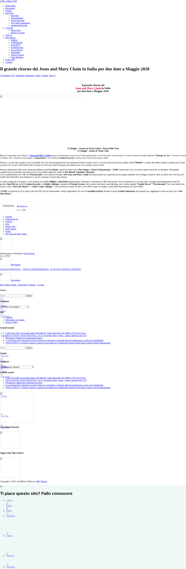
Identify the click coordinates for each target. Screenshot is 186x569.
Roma (8, 231)
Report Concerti (18, 33)
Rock (51, 75)
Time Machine (17, 57)
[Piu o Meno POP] (8, 1)
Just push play (17, 50)
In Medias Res (17, 47)
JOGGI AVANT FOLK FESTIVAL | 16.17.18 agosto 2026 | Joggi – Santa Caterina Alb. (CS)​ (45, 335)
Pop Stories (10, 38)
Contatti (8, 62)
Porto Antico (10, 229)
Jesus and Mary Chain (40, 155)
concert (8, 217)
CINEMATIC (17, 42)
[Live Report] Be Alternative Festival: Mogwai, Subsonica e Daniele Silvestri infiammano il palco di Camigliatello (54, 340)
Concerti (9, 28)
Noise (38, 75)
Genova (8, 221)
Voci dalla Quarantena (20, 23)
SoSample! (15, 52)
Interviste (9, 13)
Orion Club (10, 226)
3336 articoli (29, 253)
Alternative (30, 75)
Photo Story (16, 30)
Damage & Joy (11, 219)
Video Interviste (18, 20)
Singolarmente (17, 18)
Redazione (20, 75)
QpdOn (14, 40)
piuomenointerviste (19, 25)
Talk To (8, 35)
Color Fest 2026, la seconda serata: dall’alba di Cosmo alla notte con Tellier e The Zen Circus (45, 333)
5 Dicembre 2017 (7, 75)
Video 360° (10, 60)
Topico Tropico (17, 55)
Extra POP (15, 45)
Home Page (10, 6)
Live (7, 224)
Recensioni (10, 8)
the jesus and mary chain (16, 234)
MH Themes (41, 481)
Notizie (8, 11)
